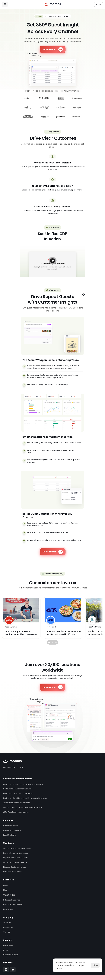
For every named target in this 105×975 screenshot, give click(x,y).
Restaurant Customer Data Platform (18, 793)
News (5, 885)
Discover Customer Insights (14, 867)
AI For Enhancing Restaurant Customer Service (22, 807)
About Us (7, 923)
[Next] (97, 620)
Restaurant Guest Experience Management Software (25, 798)
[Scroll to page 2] (52, 642)
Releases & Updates (11, 900)
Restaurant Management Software (17, 789)
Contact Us (8, 927)
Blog (5, 890)
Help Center (8, 945)
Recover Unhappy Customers (15, 853)
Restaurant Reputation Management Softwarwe (23, 784)
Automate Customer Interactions (17, 848)
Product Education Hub (12, 904)
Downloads (8, 909)
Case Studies (9, 895)
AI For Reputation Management (16, 812)
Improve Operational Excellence (16, 858)
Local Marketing (9, 835)
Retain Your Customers (12, 871)
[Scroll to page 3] (56, 642)
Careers (6, 932)
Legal (5, 950)
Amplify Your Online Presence (15, 862)
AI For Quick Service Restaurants (16, 803)
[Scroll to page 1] (49, 642)
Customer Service (10, 826)
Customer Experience (12, 830)
